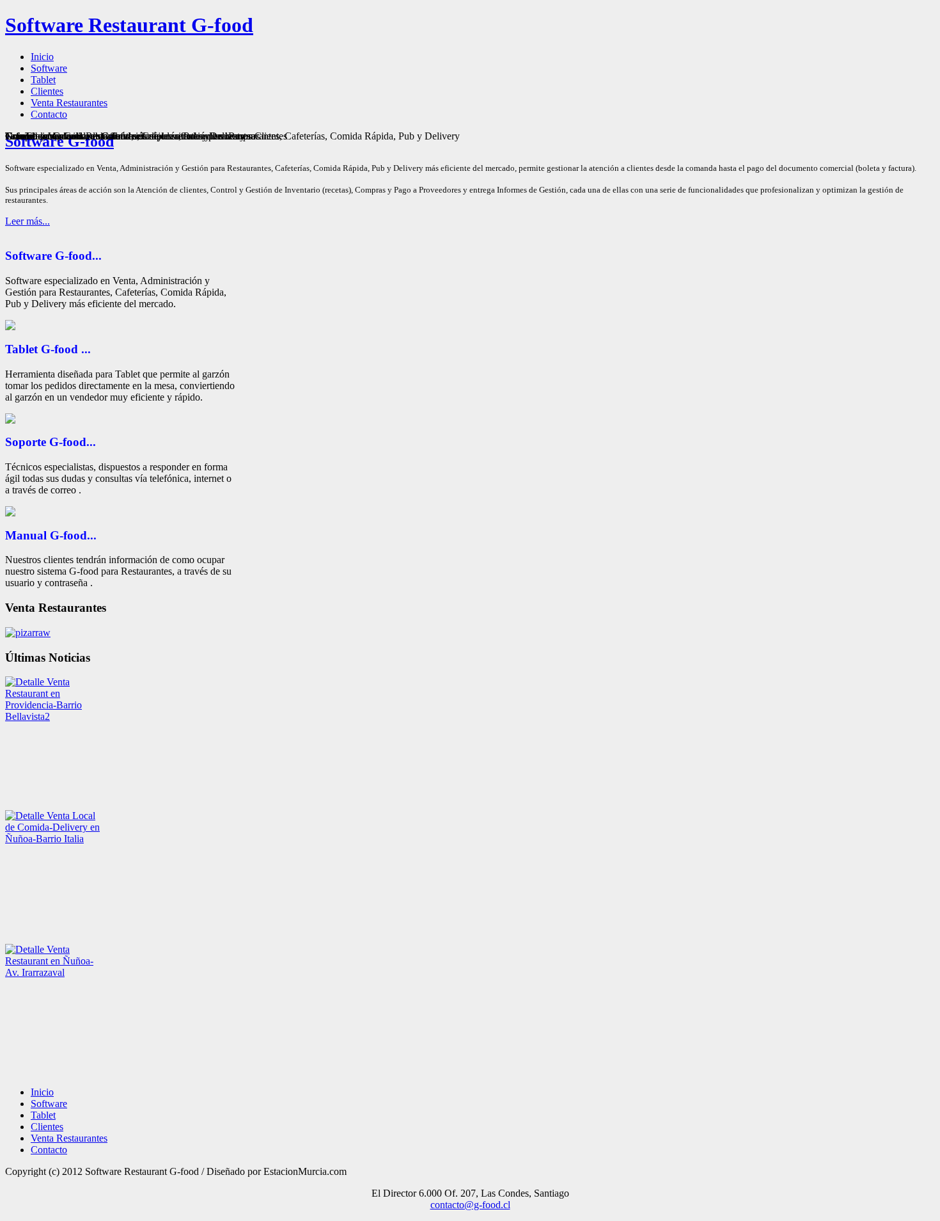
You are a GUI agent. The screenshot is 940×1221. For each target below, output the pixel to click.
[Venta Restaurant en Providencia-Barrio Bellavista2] (26, 681)
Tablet (43, 1115)
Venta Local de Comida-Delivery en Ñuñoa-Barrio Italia (52, 827)
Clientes (47, 1126)
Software (49, 1103)
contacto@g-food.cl (470, 1204)
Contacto (49, 1149)
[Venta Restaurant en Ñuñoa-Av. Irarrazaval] (26, 949)
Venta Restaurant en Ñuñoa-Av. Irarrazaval (49, 961)
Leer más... (27, 221)
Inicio (42, 1092)
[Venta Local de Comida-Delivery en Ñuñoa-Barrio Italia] (26, 815)
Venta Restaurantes (69, 1138)
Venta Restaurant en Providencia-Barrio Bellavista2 (43, 699)
